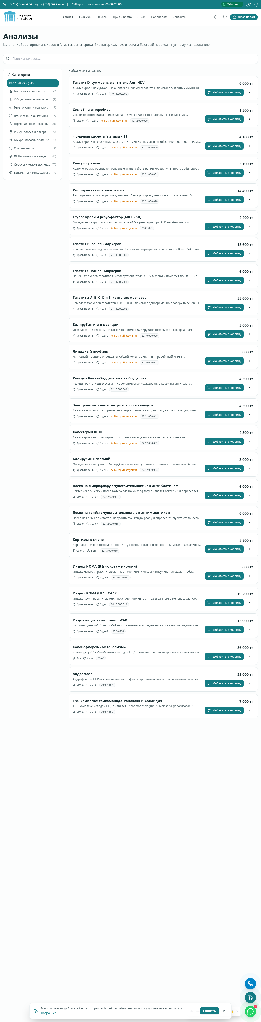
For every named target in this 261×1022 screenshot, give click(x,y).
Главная (67, 17)
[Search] (215, 17)
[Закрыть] (224, 1010)
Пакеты (102, 17)
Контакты (179, 17)
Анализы (85, 17)
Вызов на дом (246, 17)
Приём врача (122, 17)
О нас (141, 17)
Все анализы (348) (21, 83)
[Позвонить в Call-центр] (250, 983)
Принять (209, 1010)
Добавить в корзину (227, 92)
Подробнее (48, 1013)
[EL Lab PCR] (19, 17)
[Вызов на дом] (250, 997)
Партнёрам (159, 17)
